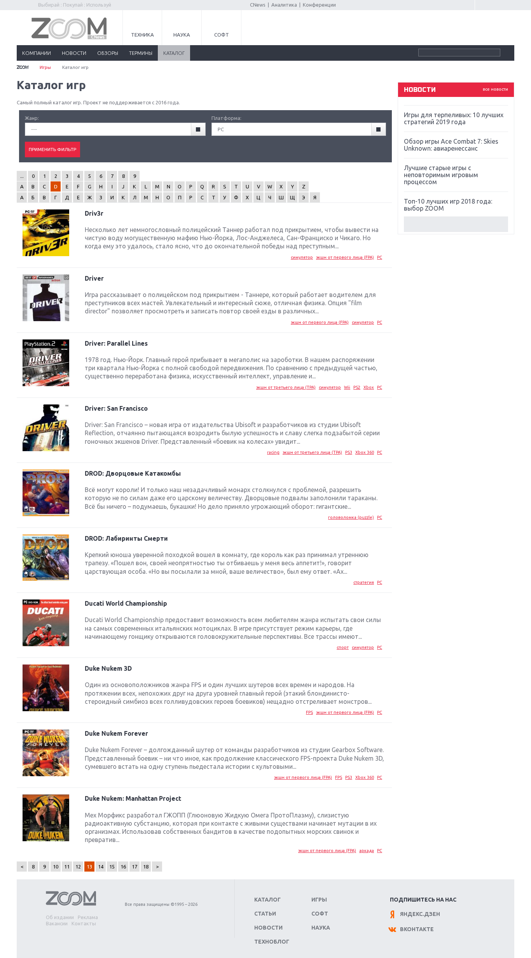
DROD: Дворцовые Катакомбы (133, 473)
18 (145, 866)
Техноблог (271, 942)
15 (112, 866)
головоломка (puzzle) (351, 517)
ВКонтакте (417, 929)
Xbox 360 (364, 452)
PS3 (348, 452)
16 (123, 866)
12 (78, 866)
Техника (142, 34)
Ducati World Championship (126, 603)
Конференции (319, 4)
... (22, 176)
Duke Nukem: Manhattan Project (133, 798)
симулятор (302, 257)
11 (67, 866)
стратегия (363, 582)
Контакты (84, 923)
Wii (347, 387)
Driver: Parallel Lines (116, 343)
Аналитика (284, 4)
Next (456, 224)
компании (36, 53)
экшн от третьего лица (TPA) (286, 387)
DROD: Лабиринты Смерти (126, 538)
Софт (221, 34)
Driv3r (94, 213)
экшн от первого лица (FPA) (345, 257)
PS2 (356, 387)
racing (273, 452)
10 (55, 866)
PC (379, 257)
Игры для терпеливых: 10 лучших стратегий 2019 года (453, 118)
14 (100, 866)
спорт (343, 647)
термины (140, 53)
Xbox (368, 387)
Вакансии (57, 923)
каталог (174, 53)
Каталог (267, 899)
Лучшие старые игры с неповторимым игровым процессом (441, 174)
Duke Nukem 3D (108, 668)
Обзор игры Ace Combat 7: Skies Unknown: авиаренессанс (451, 145)
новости (74, 53)
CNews (258, 4)
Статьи (265, 914)
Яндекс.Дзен (420, 914)
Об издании (60, 917)
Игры (45, 67)
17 (134, 866)
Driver (94, 278)
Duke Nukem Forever (116, 733)
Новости (268, 928)
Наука (181, 34)
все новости (495, 89)
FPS (309, 712)
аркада (366, 850)
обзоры (107, 53)
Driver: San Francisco (116, 408)
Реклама (88, 917)
